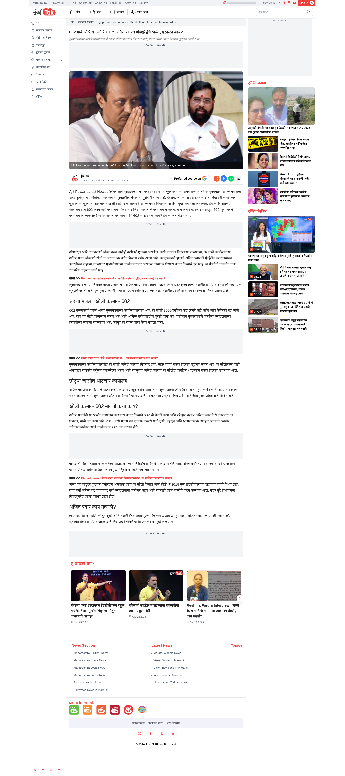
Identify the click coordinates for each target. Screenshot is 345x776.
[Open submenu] (62, 60)
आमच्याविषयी (138, 723)
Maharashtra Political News (91, 652)
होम (78, 12)
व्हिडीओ (120, 12)
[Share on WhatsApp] (231, 178)
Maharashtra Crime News (90, 660)
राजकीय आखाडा (86, 22)
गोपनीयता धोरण (155, 723)
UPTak (72, 2)
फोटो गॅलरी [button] (142, 12)
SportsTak (85, 2)
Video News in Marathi (167, 675)
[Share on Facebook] (224, 178)
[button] (47, 23)
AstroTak (130, 2)
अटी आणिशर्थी (173, 723)
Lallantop (116, 2)
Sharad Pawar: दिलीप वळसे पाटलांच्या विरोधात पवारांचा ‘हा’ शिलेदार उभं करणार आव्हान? (127, 478)
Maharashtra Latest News (90, 675)
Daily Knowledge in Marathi (170, 667)
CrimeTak (101, 2)
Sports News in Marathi (88, 682)
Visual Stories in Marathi (168, 660)
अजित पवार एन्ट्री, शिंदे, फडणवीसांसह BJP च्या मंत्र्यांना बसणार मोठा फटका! (119, 358)
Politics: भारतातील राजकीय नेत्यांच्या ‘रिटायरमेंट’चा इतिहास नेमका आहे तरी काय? (123, 278)
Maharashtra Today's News (170, 682)
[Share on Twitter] (238, 178)
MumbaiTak (40, 2)
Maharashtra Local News (89, 667)
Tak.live (143, 2)
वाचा (99, 12)
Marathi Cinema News (167, 652)
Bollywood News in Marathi (91, 689)
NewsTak (58, 2)
